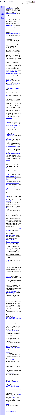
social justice (12, 3)
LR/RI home (2, 6)
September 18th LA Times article (16, 83)
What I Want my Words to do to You (10, 292)
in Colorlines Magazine (12, 351)
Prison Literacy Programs (9, 186)
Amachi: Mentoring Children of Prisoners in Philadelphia (12, 242)
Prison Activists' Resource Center (10, 373)
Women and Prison (8, 230)
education (10, 3)
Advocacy (1, 7)
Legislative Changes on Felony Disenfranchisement (12, 330)
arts (20, 3)
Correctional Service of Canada (9, 135)
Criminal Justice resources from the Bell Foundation (11, 13)
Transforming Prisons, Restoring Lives (10, 25)
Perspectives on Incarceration (9, 81)
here (13, 39)
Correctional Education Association (10, 134)
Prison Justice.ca (8, 342)
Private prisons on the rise (9, 402)
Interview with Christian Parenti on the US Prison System (12, 178)
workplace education (2, 13)
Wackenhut (7, 404)
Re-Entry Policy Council (9, 118)
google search (7, 188)
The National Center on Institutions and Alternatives (12, 381)
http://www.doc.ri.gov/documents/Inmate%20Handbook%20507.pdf (13, 409)
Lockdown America (13, 397)
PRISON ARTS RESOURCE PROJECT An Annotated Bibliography (12, 16)
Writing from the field (2, 18)
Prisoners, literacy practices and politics (10, 189)
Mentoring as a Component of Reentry (9, 8)
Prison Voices (7, 102)
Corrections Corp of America (9, 392)
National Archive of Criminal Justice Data (10, 385)
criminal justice (16, 3)
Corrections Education (8, 131)
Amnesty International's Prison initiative (10, 317)
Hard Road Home (8, 167)
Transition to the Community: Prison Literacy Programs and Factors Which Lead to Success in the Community (13, 153)
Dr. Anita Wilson (8, 122)
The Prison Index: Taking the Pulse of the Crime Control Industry (13, 386)
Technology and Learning (2, 16)
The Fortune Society (8, 139)
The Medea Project (8, 277)
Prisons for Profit (11, 395)
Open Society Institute (8, 174)
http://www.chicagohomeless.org (15, 225)
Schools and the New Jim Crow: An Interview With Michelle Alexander (13, 33)
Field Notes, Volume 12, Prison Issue (11, 165)
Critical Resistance (8, 352)
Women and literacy (2, 17)
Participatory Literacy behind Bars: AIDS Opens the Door (12, 94)
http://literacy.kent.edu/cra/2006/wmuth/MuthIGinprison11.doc (12, 146)
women (19, 3)
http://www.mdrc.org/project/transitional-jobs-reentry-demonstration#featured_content (12, 71)
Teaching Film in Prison (8, 80)
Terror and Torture (8, 346)
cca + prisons (19, 394)
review (17, 348)
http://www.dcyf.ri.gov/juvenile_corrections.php (11, 411)
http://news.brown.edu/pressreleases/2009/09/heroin (13, 88)
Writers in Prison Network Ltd (9, 85)
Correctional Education (8, 160)
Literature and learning (2, 14)
